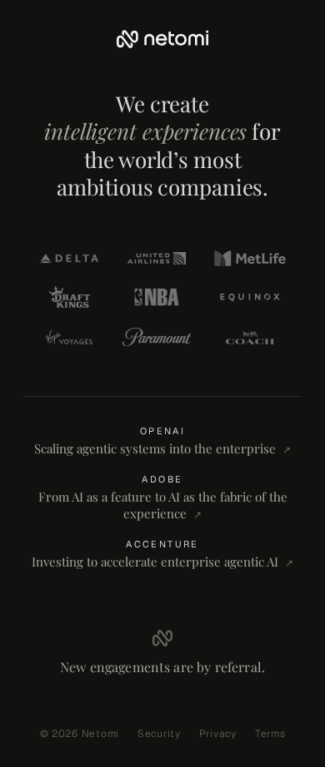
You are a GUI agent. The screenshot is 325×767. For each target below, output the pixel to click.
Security (159, 733)
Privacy (218, 733)
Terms (270, 733)
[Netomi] (162, 39)
